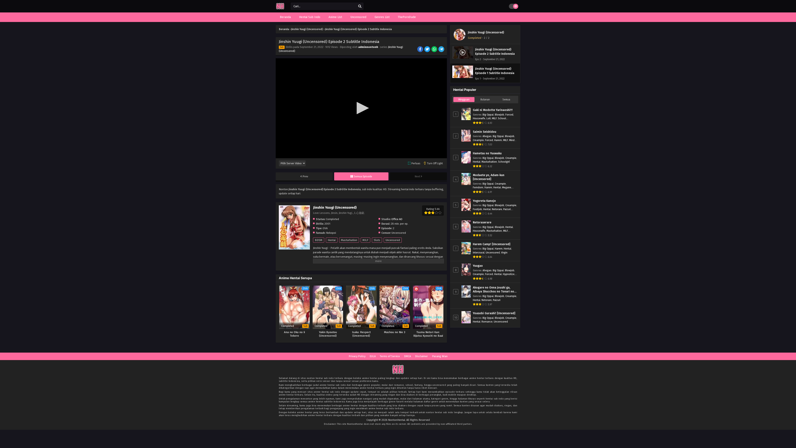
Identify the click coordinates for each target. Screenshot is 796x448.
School (502, 118)
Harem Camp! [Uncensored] (491, 244)
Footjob (477, 209)
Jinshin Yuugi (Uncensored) (486, 32)
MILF (365, 240)
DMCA (407, 356)
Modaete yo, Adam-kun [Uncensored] (488, 177)
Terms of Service (390, 356)
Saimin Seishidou (484, 132)
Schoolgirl (504, 161)
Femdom (478, 187)
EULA (373, 356)
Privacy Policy (357, 356)
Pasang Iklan (440, 356)
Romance (487, 321)
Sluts (377, 240)
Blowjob (499, 114)
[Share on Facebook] (420, 49)
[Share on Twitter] (427, 49)
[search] (360, 6)
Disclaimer (421, 356)
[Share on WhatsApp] (434, 49)
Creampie (478, 140)
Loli (489, 118)
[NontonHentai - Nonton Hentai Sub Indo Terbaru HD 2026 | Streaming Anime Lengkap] (280, 9)
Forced (509, 114)
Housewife (479, 118)
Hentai (332, 240)
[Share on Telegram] (441, 49)
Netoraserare (482, 222)
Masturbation (349, 240)
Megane (506, 187)
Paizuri (507, 209)
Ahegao (487, 136)
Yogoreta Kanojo (484, 201)
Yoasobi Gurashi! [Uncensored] (494, 313)
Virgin (504, 252)
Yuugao (478, 266)
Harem (498, 140)
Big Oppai (488, 114)
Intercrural (478, 252)
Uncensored (393, 240)
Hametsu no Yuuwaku (487, 153)
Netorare (497, 209)
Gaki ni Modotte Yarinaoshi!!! (493, 110)
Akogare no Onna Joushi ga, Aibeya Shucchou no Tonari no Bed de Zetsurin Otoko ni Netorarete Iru (493, 290)
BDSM (318, 240)
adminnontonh (368, 47)
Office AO (396, 219)
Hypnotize (508, 274)
